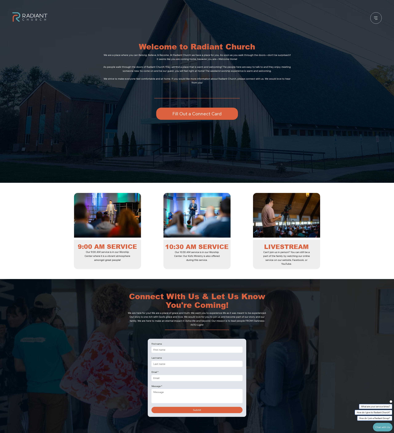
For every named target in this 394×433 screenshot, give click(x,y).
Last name (156, 357)
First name (156, 343)
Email (154, 372)
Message (156, 386)
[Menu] (376, 18)
